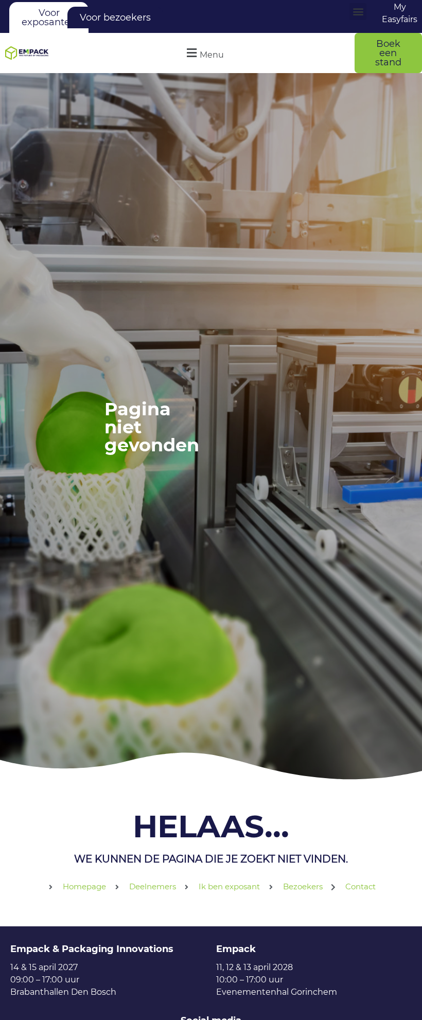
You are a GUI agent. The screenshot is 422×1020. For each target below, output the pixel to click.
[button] (357, 11)
